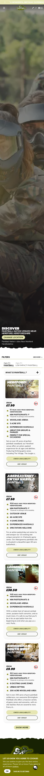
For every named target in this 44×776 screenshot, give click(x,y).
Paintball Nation (8, 341)
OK (7, 771)
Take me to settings (21, 771)
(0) (41, 8)
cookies (15, 766)
